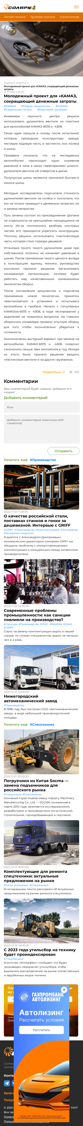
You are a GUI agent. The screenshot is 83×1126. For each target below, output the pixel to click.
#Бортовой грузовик (52, 109)
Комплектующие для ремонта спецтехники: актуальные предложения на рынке (35, 876)
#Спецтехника (42, 724)
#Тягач (8, 885)
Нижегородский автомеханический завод (30, 698)
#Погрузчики (12, 794)
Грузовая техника (42, 17)
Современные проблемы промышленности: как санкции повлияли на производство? (37, 615)
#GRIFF (8, 529)
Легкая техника (15, 17)
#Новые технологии (35, 106)
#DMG (44, 624)
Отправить (63, 451)
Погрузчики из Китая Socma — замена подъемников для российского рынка (36, 785)
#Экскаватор (69, 529)
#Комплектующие (47, 529)
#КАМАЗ (10, 106)
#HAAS (67, 624)
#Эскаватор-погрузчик (19, 533)
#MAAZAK (55, 624)
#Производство (43, 460)
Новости (21, 82)
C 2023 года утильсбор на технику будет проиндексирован (40, 952)
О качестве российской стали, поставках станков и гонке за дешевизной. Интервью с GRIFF (37, 521)
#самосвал (21, 885)
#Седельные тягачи (18, 109)
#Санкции (10, 624)
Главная (8, 82)
